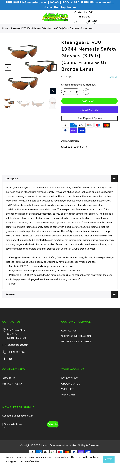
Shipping (65, 84)
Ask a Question (70, 141)
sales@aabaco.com (18, 345)
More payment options (89, 118)
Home (5, 28)
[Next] (53, 67)
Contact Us (69, 330)
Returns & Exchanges (76, 341)
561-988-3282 (16, 352)
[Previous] (8, 67)
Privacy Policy (12, 383)
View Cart (68, 394)
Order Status (70, 383)
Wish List (67, 389)
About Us (8, 378)
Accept (108, 459)
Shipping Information (76, 336)
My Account (69, 378)
